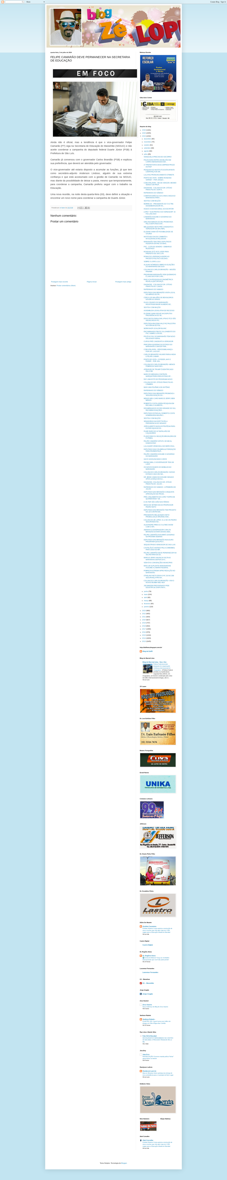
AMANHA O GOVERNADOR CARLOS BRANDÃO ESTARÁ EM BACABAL (157, 531)
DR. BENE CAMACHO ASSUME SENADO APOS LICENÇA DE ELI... (159, 478)
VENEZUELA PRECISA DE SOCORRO (157, 157)
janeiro (146, 607)
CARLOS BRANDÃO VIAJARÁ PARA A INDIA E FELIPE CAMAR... (160, 355)
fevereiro (147, 604)
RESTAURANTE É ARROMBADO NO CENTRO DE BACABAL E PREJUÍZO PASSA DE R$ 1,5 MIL (158, 1040)
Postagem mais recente (59, 282)
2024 (144, 136)
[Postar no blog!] (81, 208)
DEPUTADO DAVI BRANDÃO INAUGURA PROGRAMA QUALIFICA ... (158, 541)
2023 (144, 611)
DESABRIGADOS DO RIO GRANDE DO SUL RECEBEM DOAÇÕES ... (160, 409)
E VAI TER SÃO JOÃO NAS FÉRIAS (156, 502)
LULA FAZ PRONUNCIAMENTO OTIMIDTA (159, 175)
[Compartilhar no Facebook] (86, 208)
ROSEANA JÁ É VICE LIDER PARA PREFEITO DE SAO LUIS (156, 252)
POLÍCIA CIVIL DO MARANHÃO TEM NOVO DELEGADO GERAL (159, 337)
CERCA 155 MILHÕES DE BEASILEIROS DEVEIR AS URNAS (158, 298)
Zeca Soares (147, 1005)
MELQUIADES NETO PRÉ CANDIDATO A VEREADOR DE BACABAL (158, 228)
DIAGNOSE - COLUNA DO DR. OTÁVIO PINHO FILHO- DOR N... (158, 189)
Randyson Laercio (149, 1071)
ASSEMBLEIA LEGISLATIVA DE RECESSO (159, 310)
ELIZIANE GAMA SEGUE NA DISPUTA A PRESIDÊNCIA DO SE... (158, 314)
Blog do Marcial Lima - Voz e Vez (154, 662)
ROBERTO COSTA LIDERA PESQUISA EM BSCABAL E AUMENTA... (159, 404)
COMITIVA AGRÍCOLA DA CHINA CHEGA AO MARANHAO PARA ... (159, 197)
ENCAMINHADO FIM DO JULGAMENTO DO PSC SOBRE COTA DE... (159, 332)
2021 (144, 617)
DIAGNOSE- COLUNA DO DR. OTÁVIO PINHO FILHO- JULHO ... (158, 483)
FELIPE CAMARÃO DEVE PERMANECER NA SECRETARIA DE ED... (160, 554)
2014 (144, 638)
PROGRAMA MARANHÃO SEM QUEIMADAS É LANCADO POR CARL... (160, 275)
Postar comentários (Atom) (66, 286)
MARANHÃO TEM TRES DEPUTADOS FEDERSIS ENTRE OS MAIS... (157, 242)
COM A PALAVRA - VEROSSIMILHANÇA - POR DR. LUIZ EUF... (158, 350)
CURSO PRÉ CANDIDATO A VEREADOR (158, 341)
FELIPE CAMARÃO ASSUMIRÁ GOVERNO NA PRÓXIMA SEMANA (159, 536)
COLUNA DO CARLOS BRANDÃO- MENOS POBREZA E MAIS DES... (159, 365)
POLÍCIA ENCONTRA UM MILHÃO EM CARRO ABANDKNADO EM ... (157, 161)
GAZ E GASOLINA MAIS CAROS (155, 459)
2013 (144, 641)
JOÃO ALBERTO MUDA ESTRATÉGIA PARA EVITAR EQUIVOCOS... (159, 427)
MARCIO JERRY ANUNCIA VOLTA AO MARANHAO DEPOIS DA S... (157, 558)
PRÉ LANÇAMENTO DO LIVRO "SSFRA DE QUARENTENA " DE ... (159, 498)
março (146, 601)
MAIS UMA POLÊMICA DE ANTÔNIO (157, 387)
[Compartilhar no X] (83, 208)
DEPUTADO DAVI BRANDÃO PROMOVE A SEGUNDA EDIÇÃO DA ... (159, 394)
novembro (148, 142)
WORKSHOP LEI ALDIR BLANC (155, 328)
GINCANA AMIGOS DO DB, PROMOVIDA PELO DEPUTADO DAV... (158, 223)
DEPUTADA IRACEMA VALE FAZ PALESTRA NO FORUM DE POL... (160, 324)
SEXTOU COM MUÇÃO (152, 201)
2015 (144, 635)
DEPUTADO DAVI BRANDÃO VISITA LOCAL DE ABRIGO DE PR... (159, 293)
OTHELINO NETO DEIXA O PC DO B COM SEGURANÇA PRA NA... (159, 576)
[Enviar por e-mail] (78, 208)
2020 (144, 620)
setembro (147, 148)
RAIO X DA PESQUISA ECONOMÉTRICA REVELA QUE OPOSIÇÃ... (158, 280)
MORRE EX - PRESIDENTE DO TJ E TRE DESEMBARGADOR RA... (158, 205)
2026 (144, 130)
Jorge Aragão (148, 994)
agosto (146, 151)
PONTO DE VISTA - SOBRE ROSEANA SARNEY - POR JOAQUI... (157, 179)
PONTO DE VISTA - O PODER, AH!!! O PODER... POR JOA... (157, 360)
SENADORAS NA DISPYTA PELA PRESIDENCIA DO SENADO (155, 422)
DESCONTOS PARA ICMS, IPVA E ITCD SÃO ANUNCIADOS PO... (160, 319)
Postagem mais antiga (123, 282)
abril (146, 597)
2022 (144, 614)
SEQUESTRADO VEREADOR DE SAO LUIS (159, 545)
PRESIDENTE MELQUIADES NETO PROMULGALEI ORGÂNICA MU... (157, 516)
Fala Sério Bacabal (150, 1036)
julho (146, 154)
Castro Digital (148, 945)
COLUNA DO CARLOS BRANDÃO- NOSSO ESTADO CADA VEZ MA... (159, 473)
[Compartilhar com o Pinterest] (88, 208)
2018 (144, 626)
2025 (144, 133)
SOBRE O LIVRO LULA (152, 261)
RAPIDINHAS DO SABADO (153, 289)
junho (146, 591)
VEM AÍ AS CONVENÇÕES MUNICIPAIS (158, 563)
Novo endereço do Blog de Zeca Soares (155, 1007)
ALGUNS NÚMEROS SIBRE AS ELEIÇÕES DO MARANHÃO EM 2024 (159, 265)
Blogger (124, 1163)
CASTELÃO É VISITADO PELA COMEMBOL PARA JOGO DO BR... (159, 549)
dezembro (148, 139)
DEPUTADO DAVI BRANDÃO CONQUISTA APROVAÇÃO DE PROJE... (159, 493)
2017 (144, 629)
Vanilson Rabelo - (149, 1019)
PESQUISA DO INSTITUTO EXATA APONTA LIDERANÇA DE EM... (159, 171)
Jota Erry (146, 1054)
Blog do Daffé (148, 651)
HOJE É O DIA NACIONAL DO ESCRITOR (159, 209)
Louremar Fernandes (150, 972)
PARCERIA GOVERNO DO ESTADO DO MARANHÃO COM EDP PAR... (158, 345)
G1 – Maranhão (148, 983)
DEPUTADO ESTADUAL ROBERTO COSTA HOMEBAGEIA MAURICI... (159, 414)
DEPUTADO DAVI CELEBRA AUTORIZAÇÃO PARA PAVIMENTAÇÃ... (160, 450)
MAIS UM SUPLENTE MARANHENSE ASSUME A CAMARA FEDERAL (157, 567)
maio (146, 594)
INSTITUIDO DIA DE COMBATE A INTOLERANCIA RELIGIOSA (155, 237)
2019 (144, 623)
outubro (147, 145)
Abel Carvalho (148, 1140)
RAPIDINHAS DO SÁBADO (153, 193)
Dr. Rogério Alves (149, 956)
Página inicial (92, 282)
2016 (144, 632)
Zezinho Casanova (149, 926)
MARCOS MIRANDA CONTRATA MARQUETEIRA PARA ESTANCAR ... (158, 375)
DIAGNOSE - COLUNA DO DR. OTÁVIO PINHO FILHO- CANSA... (158, 285)
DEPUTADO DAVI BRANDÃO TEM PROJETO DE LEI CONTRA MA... (160, 511)
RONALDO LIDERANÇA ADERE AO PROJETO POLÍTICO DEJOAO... (156, 257)
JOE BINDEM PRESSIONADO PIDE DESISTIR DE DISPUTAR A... (156, 586)
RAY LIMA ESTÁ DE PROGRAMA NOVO (158, 379)
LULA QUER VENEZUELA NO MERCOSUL (159, 446)
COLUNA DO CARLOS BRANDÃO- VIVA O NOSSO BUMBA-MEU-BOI (159, 581)
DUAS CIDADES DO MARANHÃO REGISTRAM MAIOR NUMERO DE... (158, 303)
